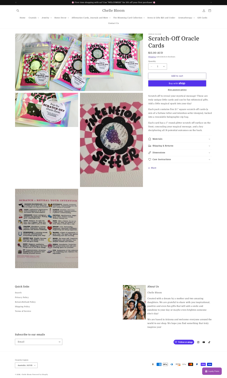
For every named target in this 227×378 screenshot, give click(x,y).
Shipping (152, 57)
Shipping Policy (22, 306)
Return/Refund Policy (25, 302)
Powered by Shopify (40, 374)
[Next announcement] (211, 2)
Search (18, 293)
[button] (18, 11)
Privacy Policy (22, 297)
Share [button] (153, 168)
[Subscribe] (59, 342)
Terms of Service (23, 311)
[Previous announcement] (16, 2)
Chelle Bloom (27, 374)
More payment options (177, 90)
